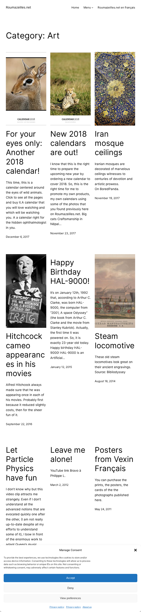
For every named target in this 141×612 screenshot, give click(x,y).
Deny (70, 588)
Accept (70, 577)
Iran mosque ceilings (109, 143)
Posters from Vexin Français (114, 459)
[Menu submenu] (92, 7)
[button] (135, 550)
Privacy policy (57, 607)
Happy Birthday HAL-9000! (70, 272)
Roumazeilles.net (18, 7)
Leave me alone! (67, 454)
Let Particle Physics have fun (21, 463)
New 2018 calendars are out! (68, 143)
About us (87, 607)
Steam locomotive (114, 341)
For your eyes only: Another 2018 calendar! (24, 152)
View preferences (70, 598)
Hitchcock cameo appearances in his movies (25, 355)
